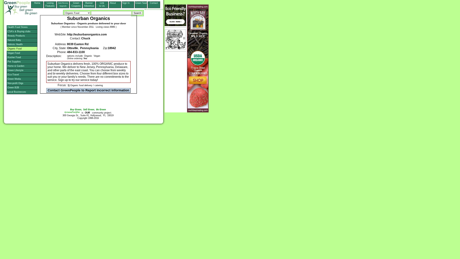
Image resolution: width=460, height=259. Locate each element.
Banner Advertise (89, 4)
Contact (154, 4)
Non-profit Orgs (15, 83)
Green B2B (13, 87)
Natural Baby (14, 40)
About (115, 3)
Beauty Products (16, 35)
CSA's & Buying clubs (19, 31)
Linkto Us (102, 4)
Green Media (14, 79)
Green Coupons (76, 4)
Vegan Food (14, 53)
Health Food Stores (18, 27)
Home (37, 3)
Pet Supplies (14, 61)
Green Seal (141, 3)
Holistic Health (15, 44)
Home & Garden (16, 66)
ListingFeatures (50, 4)
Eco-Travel (13, 74)
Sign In (128, 3)
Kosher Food (14, 57)
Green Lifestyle (15, 70)
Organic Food (15, 48)
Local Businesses (17, 91)
